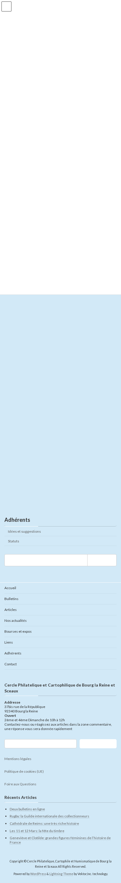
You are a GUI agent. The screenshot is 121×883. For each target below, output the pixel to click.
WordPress (38, 874)
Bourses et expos (18, 631)
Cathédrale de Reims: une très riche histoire (44, 823)
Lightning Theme (61, 874)
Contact (10, 664)
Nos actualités (15, 620)
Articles (10, 609)
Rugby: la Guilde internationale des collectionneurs (49, 816)
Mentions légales (17, 759)
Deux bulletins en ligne (27, 809)
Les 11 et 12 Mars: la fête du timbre (37, 831)
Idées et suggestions (24, 531)
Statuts (13, 541)
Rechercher (98, 744)
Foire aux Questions (20, 784)
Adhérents (17, 520)
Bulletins (11, 599)
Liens (8, 642)
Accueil (10, 588)
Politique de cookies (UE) (24, 771)
